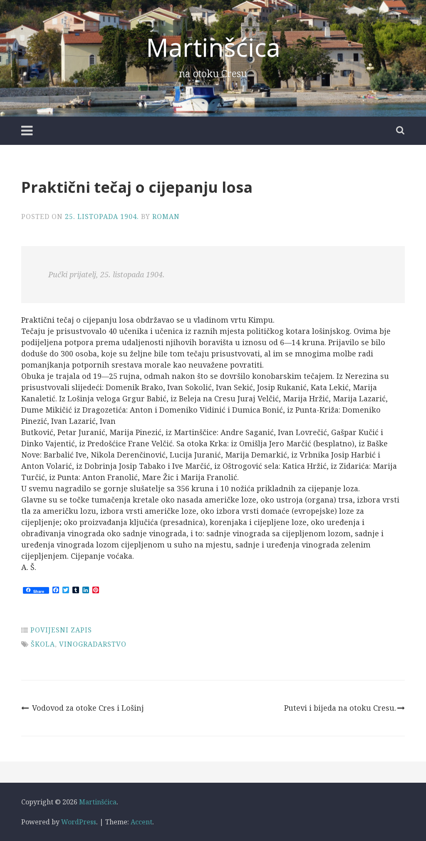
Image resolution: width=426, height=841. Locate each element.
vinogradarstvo (92, 644)
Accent (141, 821)
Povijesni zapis (61, 629)
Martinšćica (213, 47)
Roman (166, 216)
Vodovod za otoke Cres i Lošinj (88, 708)
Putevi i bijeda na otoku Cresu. (340, 708)
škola (43, 644)
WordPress (78, 821)
